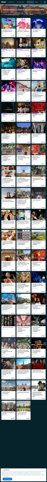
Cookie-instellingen (28, 474)
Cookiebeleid (25, 473)
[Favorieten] (41, 2)
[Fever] (3, 2)
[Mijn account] (45, 2)
